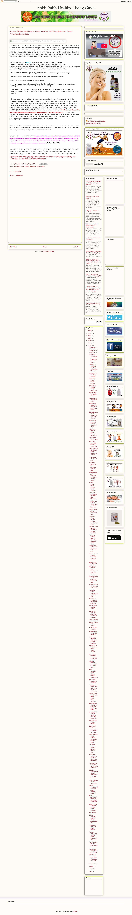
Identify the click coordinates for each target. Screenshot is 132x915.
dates (22, 166)
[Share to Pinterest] (47, 164)
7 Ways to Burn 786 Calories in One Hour (93, 586)
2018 (89, 335)
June (91, 871)
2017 (89, 338)
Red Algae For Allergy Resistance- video (93, 512)
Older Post (76, 247)
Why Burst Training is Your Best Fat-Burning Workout (93, 367)
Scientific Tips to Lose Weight (93, 722)
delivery (27, 166)
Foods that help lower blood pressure (92, 827)
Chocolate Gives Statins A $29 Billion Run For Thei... (92, 748)
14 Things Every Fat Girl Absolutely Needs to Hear (92, 466)
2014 (89, 345)
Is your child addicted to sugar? (93, 458)
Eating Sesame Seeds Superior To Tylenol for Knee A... (93, 415)
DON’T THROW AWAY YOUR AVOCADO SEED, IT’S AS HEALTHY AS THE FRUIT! (93, 261)
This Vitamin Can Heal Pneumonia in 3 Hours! (93, 656)
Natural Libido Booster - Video (93, 607)
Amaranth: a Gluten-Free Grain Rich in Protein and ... (93, 548)
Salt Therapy (92, 812)
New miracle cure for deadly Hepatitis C (93, 388)
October (91, 352)
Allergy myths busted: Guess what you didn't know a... (93, 504)
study (28, 62)
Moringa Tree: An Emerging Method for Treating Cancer (93, 476)
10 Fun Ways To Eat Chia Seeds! (93, 394)
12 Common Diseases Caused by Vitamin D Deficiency (93, 640)
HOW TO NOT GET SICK (93, 628)
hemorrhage (33, 166)
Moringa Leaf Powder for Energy (93, 399)
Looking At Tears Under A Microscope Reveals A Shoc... (93, 358)
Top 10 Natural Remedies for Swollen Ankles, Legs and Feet (93, 183)
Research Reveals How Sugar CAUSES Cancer (93, 664)
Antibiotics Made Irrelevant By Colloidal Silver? (93, 593)
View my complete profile (93, 123)
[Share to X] (43, 164)
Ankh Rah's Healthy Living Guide (66, 7)
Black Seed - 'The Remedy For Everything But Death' (93, 729)
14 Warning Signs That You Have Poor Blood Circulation (93, 757)
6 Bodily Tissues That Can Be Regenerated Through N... (93, 773)
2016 (89, 340)
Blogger (75, 911)
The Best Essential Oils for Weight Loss (93, 444)
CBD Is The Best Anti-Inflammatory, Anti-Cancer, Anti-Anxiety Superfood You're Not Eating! (93, 289)
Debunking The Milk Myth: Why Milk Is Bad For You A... (93, 857)
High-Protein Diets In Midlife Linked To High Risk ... (93, 432)
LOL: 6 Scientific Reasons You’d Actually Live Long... (93, 818)
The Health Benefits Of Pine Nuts (93, 681)
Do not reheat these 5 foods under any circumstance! (92, 225)
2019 (89, 333)
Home (45, 247)
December (92, 347)
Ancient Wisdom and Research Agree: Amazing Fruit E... (93, 789)
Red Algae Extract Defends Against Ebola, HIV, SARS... (93, 538)
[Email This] (40, 164)
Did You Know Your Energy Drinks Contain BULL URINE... (93, 697)
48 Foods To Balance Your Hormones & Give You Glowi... (93, 569)
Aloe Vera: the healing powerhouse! (93, 844)
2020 (89, 330)
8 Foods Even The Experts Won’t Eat (93, 633)
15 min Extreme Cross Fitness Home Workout (92, 486)
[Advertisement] (44, 230)
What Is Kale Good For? (93, 562)
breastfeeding (17, 166)
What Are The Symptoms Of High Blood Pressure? (93, 807)
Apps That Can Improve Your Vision (93, 781)
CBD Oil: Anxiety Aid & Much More (92, 211)
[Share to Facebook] (45, 164)
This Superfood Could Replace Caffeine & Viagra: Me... (93, 673)
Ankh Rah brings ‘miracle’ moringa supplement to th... (93, 520)
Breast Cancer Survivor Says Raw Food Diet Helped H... (93, 715)
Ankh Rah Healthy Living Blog (97, 121)
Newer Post (13, 247)
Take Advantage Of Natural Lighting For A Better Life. (93, 798)
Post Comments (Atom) (48, 251)
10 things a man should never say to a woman (93, 601)
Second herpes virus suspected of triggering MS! (94, 275)
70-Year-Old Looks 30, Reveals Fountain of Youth (93, 423)
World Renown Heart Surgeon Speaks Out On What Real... (93, 738)
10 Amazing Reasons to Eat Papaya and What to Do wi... (93, 406)
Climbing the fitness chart (93, 303)
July (90, 868)
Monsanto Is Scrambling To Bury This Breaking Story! (93, 252)
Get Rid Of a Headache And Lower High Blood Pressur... (93, 614)
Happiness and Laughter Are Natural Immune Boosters (93, 529)
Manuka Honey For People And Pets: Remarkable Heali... (93, 579)
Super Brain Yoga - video (93, 438)
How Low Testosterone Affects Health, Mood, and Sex (93, 835)
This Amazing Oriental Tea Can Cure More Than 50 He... (93, 706)
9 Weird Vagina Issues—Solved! (93, 623)
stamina (42, 166)
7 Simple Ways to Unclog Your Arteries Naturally (93, 765)
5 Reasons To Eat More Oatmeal (93, 374)
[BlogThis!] (42, 164)
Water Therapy (93, 619)
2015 (89, 343)
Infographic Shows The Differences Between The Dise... (93, 688)
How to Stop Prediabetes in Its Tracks (93, 850)
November (92, 350)
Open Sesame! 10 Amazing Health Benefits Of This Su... (93, 451)
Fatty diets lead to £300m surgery (92, 381)
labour (38, 166)
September (92, 863)
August (91, 866)
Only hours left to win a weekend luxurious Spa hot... (93, 556)
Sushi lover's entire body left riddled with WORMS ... (93, 495)
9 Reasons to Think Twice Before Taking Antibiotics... (93, 648)
